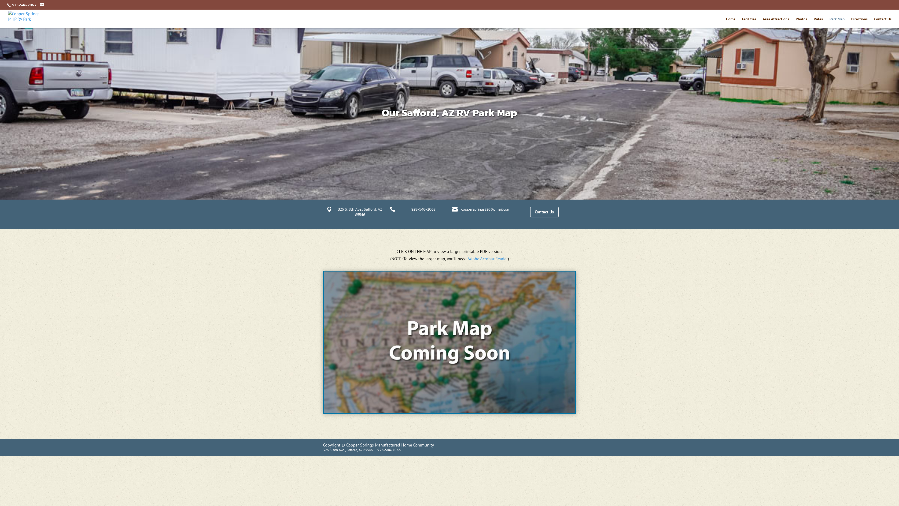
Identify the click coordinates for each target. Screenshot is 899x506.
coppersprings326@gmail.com (485, 209)
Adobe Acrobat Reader (488, 258)
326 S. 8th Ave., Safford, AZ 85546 (360, 211)
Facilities (749, 19)
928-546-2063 (423, 209)
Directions (859, 19)
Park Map (837, 19)
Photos (801, 19)
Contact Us (883, 19)
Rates (818, 19)
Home (730, 19)
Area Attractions (776, 19)
